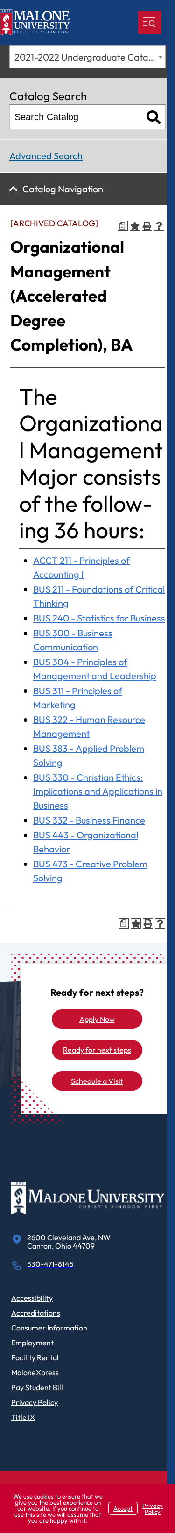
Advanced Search (46, 156)
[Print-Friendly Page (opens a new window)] (147, 226)
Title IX (23, 1417)
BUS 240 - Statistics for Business (99, 618)
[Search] (153, 117)
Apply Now (97, 1019)
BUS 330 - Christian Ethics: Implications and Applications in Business (97, 791)
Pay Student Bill (37, 1387)
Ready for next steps (97, 1049)
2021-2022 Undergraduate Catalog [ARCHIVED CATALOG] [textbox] (89, 57)
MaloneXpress (35, 1372)
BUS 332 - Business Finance (89, 820)
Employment (32, 1342)
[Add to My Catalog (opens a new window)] (135, 226)
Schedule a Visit (97, 1081)
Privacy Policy (34, 1402)
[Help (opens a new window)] (159, 226)
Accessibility (32, 1298)
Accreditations (35, 1312)
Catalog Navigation (62, 189)
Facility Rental (35, 1357)
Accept (123, 1508)
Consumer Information (49, 1327)
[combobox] (87, 56)
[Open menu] (149, 22)
